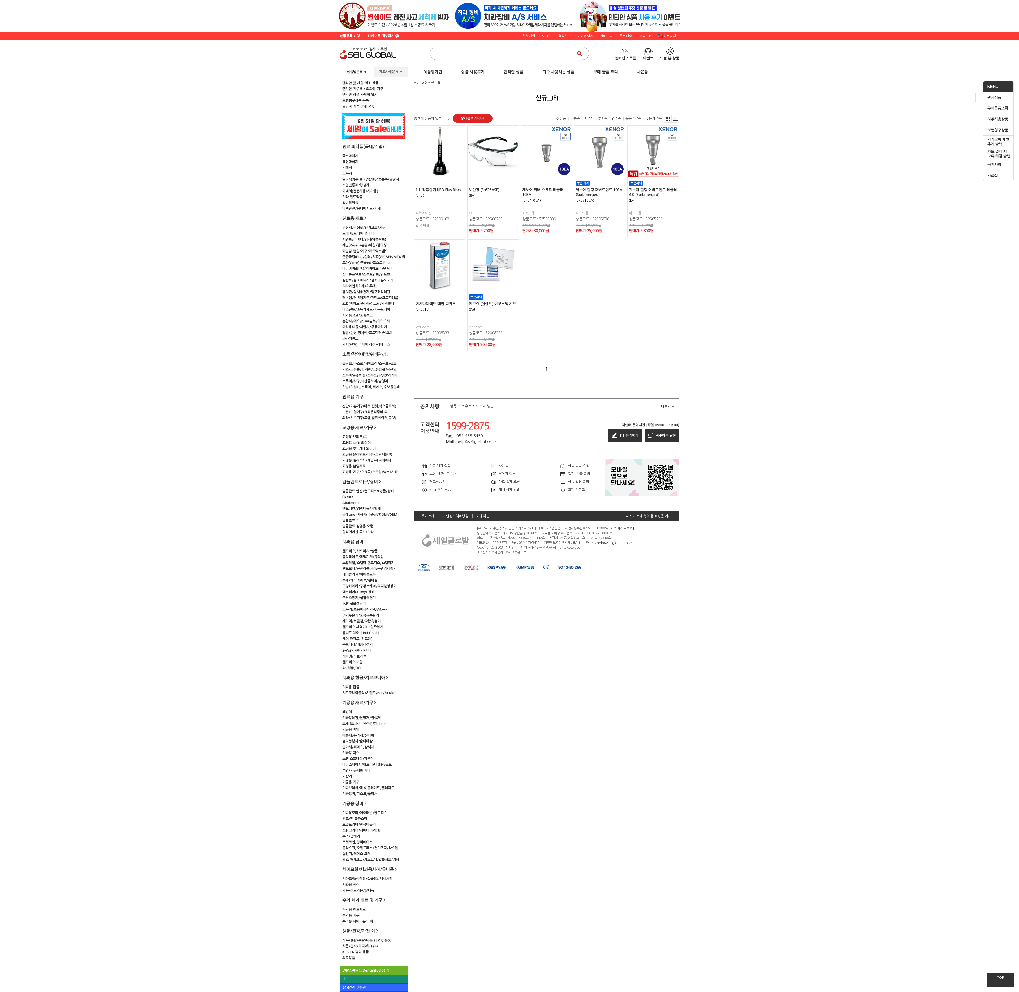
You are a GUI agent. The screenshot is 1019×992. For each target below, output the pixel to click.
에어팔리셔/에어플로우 (359, 574)
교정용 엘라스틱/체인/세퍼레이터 (366, 460)
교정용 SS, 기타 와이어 (359, 448)
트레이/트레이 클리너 (358, 233)
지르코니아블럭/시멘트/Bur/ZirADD (369, 693)
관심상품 (994, 97)
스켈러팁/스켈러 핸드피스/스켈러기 (368, 563)
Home (419, 82)
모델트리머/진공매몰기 (359, 824)
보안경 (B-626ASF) (484, 190)
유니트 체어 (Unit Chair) (360, 633)
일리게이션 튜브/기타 (358, 532)
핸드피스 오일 (352, 662)
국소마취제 (350, 156)
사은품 (642, 72)
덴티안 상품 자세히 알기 (359, 94)
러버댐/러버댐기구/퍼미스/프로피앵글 (370, 298)
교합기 (347, 776)
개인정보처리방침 (455, 516)
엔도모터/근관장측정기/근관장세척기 (369, 568)
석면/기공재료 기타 (356, 770)
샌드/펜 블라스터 (354, 818)
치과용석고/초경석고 (357, 315)
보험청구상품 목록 (355, 100)
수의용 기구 (350, 915)
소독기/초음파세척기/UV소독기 (365, 609)
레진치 (347, 712)
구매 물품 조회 (605, 72)
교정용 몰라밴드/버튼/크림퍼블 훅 (367, 454)
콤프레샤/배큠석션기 (357, 644)
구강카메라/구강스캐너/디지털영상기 (369, 586)
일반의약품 (350, 202)
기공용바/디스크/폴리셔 (359, 794)
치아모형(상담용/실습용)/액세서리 (367, 878)
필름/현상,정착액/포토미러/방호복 (367, 333)
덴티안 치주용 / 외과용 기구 (362, 89)
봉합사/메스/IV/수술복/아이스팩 (366, 321)
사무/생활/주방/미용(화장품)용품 (366, 940)
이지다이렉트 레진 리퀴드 (436, 304)
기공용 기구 (350, 782)
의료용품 (348, 958)
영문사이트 (671, 36)
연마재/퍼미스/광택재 (358, 747)
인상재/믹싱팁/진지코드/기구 (363, 227)
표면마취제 (350, 162)
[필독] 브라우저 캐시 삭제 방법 (471, 406)
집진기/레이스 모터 (356, 854)
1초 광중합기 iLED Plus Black (438, 190)
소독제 (347, 173)
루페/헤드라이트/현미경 (359, 580)
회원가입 (529, 36)
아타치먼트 (350, 338)
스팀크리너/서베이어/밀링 (361, 830)
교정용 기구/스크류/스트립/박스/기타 (370, 472)
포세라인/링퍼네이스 (357, 842)
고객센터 (645, 36)
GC (345, 979)
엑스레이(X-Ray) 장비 (358, 592)
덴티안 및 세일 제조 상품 (360, 83)
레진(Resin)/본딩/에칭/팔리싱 (364, 245)
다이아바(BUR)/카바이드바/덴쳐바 (367, 268)
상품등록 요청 (350, 36)
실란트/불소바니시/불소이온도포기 (367, 280)
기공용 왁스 (350, 753)
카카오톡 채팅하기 (381, 36)
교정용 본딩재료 (354, 466)
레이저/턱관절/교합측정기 (361, 621)
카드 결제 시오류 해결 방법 (998, 154)
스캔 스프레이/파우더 (358, 758)
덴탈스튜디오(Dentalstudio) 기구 (367, 970)
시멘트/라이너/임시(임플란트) (364, 239)
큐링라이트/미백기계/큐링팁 (363, 557)
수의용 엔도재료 (354, 909)
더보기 (667, 406)
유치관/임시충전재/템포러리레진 (366, 292)
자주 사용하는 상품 (558, 72)
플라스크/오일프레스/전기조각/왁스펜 (370, 848)
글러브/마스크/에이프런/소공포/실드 (369, 363)
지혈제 (347, 167)
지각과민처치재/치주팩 (359, 286)
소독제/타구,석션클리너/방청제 (365, 381)
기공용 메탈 (350, 729)
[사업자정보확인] (621, 528)
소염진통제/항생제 (355, 185)
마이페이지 (585, 36)
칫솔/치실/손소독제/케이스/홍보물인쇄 (371, 387)
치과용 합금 (350, 687)
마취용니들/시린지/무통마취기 (364, 327)
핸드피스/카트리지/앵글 (359, 551)
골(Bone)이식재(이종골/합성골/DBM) (370, 514)
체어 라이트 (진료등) (357, 638)
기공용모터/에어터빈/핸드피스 (364, 813)
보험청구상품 (997, 130)
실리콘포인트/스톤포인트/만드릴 (366, 274)
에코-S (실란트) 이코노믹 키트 (492, 304)
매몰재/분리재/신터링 (358, 735)
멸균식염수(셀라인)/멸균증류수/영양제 (370, 179)
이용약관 (483, 516)
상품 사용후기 (473, 72)
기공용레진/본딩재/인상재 (361, 718)
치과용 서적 (350, 884)
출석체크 (564, 36)
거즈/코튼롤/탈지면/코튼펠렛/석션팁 (369, 369)
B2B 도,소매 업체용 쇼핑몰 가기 (648, 516)
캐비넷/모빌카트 (354, 656)
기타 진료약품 (352, 197)
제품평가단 (433, 72)
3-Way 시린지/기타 (357, 650)
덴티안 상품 (513, 72)
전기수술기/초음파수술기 (360, 615)
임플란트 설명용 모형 (357, 526)
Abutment (350, 502)
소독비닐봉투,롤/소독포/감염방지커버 (370, 375)
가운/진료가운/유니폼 (358, 890)
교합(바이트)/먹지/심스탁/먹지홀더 (368, 303)
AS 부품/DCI (351, 668)
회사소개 (428, 516)
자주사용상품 (997, 119)
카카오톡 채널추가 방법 (998, 142)
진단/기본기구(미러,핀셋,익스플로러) (369, 406)
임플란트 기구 (352, 520)
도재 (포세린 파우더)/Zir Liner (364, 723)
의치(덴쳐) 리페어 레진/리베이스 (366, 344)
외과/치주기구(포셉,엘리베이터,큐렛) (369, 418)
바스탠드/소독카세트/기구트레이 (366, 309)
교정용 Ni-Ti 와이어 (356, 442)
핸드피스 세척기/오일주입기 (362, 627)
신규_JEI (434, 82)
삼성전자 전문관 (354, 987)
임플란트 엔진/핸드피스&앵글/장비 (368, 491)
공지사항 (994, 164)
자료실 (992, 175)
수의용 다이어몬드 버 (357, 921)
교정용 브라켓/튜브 (356, 437)
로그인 (546, 36)
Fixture (347, 497)
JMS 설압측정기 (354, 603)
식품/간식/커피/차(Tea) (360, 946)
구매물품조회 (997, 108)
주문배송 (625, 36)
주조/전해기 (351, 836)
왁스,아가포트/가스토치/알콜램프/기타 (370, 859)
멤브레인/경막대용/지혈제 (361, 508)
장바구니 (606, 36)
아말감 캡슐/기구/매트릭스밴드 (365, 251)
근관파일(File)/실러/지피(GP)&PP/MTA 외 (373, 257)
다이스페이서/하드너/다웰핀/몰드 (367, 764)
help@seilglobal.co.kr (614, 542)
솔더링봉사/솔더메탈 (357, 741)
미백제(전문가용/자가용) (360, 191)
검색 (579, 53)
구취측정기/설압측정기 (359, 598)
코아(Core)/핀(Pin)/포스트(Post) (367, 262)
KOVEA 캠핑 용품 (355, 952)
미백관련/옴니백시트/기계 (361, 208)
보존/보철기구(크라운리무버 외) (365, 412)
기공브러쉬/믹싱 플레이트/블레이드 (368, 788)
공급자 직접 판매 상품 (358, 106)
